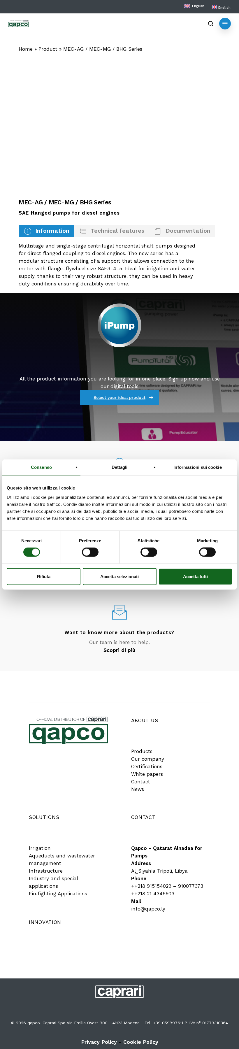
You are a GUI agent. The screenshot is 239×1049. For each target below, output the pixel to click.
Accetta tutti (195, 576)
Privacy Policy (99, 1042)
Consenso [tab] (41, 467)
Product (47, 49)
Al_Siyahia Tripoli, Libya (159, 871)
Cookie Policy (140, 1042)
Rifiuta (43, 576)
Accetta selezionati (119, 576)
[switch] (90, 552)
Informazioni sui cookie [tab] (197, 467)
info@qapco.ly (148, 909)
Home (26, 49)
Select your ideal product (119, 397)
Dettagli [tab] (120, 467)
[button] (225, 24)
